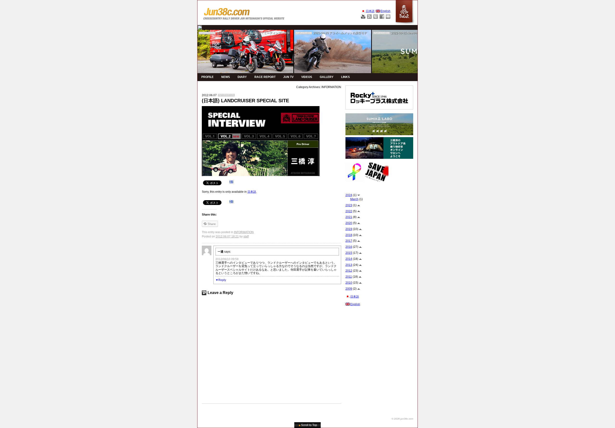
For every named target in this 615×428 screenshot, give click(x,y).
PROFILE (207, 77)
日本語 (251, 191)
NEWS (225, 77)
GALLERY (326, 77)
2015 (348, 253)
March (354, 199)
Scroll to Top (307, 425)
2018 (348, 235)
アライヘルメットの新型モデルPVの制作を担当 (360, 33)
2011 (348, 276)
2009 (348, 288)
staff (246, 236)
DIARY (242, 77)
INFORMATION (207, 33)
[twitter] (199, 27)
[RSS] (369, 16)
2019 (348, 229)
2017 (348, 241)
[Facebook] (382, 16)
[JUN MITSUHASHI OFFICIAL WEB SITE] (244, 12)
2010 (348, 282)
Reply (222, 280)
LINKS (345, 77)
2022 (348, 211)
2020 (348, 223)
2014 (348, 259)
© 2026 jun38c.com (402, 418)
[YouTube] (363, 16)
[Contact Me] (388, 16)
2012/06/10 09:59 (227, 259)
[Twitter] (375, 16)
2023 (348, 205)
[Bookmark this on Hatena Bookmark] (231, 182)
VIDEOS (306, 77)
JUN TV (288, 77)
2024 (348, 195)
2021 (348, 217)
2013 (348, 265)
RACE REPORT (265, 77)
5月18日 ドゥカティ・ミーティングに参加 (261, 33)
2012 (348, 270)
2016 (348, 247)
